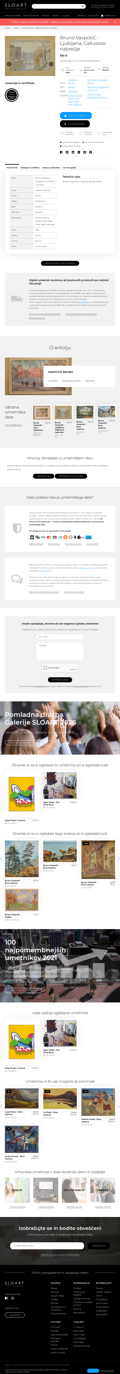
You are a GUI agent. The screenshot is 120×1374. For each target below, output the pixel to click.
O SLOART (55, 1327)
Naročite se (98, 1246)
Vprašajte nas (60, 680)
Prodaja (45, 16)
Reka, (70, 101)
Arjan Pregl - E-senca (22, 794)
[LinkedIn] (73, 152)
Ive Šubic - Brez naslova (60, 1098)
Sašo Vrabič (78, 1331)
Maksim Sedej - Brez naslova (98, 1102)
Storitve (55, 16)
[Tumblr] (90, 152)
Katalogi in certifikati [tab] (30, 168)
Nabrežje (77, 104)
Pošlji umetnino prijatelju (71, 146)
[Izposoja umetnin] (45, 1190)
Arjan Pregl (78, 1335)
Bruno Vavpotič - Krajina (22, 900)
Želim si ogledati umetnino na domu (45, 314)
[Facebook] (61, 152)
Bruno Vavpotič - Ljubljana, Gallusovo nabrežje (63, 412)
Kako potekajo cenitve (74, 592)
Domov (8, 28)
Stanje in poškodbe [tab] (51, 168)
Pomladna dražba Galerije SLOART (28, 743)
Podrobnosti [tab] (12, 168)
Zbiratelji (82, 16)
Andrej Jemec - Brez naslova (22, 1139)
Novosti (99, 1288)
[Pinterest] (84, 152)
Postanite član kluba (71, 476)
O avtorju (52, 380)
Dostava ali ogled (73, 544)
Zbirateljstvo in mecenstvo (58, 1308)
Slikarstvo (73, 91)
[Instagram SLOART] (12, 1298)
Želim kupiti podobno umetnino (98, 88)
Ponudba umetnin (13, 16)
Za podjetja (101, 1314)
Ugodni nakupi (103, 1292)
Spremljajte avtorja (71, 380)
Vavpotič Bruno (72, 81)
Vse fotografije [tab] (69, 168)
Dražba (54, 1299)
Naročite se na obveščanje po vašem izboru (60, 1255)
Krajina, (78, 95)
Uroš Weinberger (81, 1346)
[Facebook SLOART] (6, 1298)
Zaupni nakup (58, 1296)
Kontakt (55, 1331)
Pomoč (54, 1345)
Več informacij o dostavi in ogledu (81, 314)
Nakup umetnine (36, 544)
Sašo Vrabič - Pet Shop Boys (60, 785)
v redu (93, 1371)
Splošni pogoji (58, 1352)
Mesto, (71, 98)
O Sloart (66, 16)
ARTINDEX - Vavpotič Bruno (98, 81)
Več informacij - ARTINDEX (23, 990)
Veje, (70, 104)
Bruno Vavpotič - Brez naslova (85, 412)
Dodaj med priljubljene (71, 142)
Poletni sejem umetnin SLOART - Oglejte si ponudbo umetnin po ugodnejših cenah (60, 22)
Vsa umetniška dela (13, 425)
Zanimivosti (102, 1303)
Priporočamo (102, 1307)
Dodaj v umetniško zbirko (94, 142)
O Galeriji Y (78, 1327)
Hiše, (77, 98)
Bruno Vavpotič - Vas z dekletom (41, 412)
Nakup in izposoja (31, 16)
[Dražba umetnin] (102, 1190)
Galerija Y (14, 1315)
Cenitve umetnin (81, 1298)
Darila (99, 1296)
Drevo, (71, 95)
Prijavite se (43, 476)
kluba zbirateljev (83, 302)
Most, (76, 101)
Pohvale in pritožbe (56, 1339)
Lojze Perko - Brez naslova (22, 1098)
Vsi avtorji (90, 380)
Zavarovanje (92, 544)
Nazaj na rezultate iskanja (60, 263)
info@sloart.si (84, 568)
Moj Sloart (93, 16)
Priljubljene (102, 1299)
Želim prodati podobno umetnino (97, 96)
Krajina (71, 87)
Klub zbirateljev (58, 1313)
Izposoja (55, 1292)
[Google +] (79, 152)
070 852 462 (46, 571)
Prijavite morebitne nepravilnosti (44, 592)
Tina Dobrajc (79, 1338)
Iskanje (16, 28)
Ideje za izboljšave (59, 1335)
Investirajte (101, 1311)
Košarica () (109, 16)
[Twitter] (67, 152)
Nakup (54, 1288)
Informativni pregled (79, 1293)
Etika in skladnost (59, 1349)
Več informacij (107, 1371)
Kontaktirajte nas (37, 318)
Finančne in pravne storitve (82, 1303)
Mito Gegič (78, 1342)
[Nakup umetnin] (17, 1190)
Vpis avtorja (79, 1313)
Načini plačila (54, 544)
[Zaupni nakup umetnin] (74, 1190)
